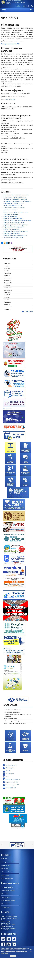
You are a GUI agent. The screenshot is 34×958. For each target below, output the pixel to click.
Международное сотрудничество (25, 735)
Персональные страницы (8, 900)
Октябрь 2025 (7, 287)
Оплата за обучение (25, 458)
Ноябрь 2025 (7, 285)
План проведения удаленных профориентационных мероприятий (17, 715)
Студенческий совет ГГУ (12, 782)
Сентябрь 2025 (8, 290)
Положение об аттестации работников (16, 195)
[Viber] (11, 243)
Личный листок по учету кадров (13, 238)
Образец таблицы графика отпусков (15, 235)
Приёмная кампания (7, 887)
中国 (27, 6)
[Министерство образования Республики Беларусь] (14, 809)
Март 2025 (7, 304)
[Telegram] (7, 243)
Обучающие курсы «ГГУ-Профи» (25, 470)
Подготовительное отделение (12, 712)
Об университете (6, 897)
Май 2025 (6, 299)
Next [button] (32, 844)
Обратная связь (6, 865)
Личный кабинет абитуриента (10, 447)
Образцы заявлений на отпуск (13, 218)
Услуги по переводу (25, 481)
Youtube (9, 945)
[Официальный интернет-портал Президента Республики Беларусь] (14, 800)
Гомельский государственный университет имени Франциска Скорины (15, 2)
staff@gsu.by (10, 99)
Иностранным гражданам (18, 492)
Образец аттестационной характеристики (17, 220)
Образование (25, 747)
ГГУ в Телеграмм (10, 768)
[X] (9, 243)
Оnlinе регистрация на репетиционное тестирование (25, 447)
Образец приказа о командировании (15, 225)
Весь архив (29, 312)
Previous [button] (1, 844)
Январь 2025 (7, 309)
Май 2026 (6, 271)
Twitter (14, 939)
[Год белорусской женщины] (14, 329)
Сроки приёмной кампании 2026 (12, 709)
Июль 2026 (7, 266)
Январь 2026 (7, 280)
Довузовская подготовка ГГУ (13, 779)
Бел (20, 6)
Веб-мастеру (5, 875)
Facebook (3, 945)
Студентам (5, 894)
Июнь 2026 (7, 268)
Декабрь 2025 (7, 283)
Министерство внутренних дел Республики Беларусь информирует (17, 844)
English (23, 7)
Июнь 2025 (7, 297)
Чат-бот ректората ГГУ (11, 765)
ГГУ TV (7, 776)
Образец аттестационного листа (14, 223)
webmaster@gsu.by (6, 930)
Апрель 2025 (7, 302)
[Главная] (3, 2)
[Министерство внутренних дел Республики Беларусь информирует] (17, 844)
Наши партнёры (6, 907)
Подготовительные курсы (10, 470)
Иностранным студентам (8, 862)
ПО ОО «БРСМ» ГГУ (11, 787)
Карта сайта (5, 868)
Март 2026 (7, 275)
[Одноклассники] (5, 243)
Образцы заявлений (10, 216)
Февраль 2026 (8, 278)
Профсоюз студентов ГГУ (12, 785)
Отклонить (20, 956)
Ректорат (4, 858)
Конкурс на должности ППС (10, 44)
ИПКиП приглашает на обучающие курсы (15, 723)
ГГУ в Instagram (10, 773)
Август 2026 (7, 263)
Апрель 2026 (7, 273)
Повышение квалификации (10, 481)
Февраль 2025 (8, 307)
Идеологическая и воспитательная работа (10, 735)
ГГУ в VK (8, 770)
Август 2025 (7, 292)
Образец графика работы (11, 233)
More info (31, 950)
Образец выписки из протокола (13, 227)
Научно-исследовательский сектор (10, 747)
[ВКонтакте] (2, 243)
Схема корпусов (6, 904)
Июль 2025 (7, 295)
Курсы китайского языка (10, 718)
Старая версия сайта (7, 878)
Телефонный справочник (10, 458)
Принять (13, 956)
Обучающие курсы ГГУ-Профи (12, 721)
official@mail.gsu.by (10, 928)
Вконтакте (3, 939)
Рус (17, 6)
